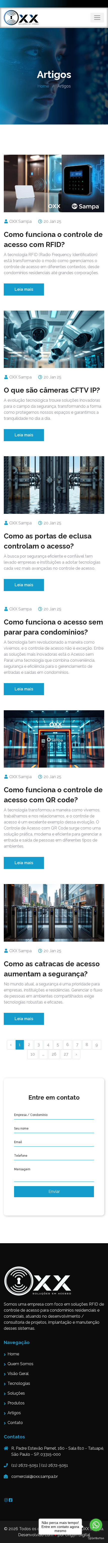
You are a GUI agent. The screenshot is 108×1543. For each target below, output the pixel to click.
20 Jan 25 (52, 221)
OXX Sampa (20, 221)
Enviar (54, 1191)
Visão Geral (18, 1373)
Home (43, 86)
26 (54, 1054)
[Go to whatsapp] (96, 1525)
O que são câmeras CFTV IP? (52, 390)
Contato (15, 1422)
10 (33, 1054)
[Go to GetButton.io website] (96, 1537)
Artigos (14, 1412)
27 (66, 1054)
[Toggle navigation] (97, 18)
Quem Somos (20, 1363)
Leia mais (24, 289)
